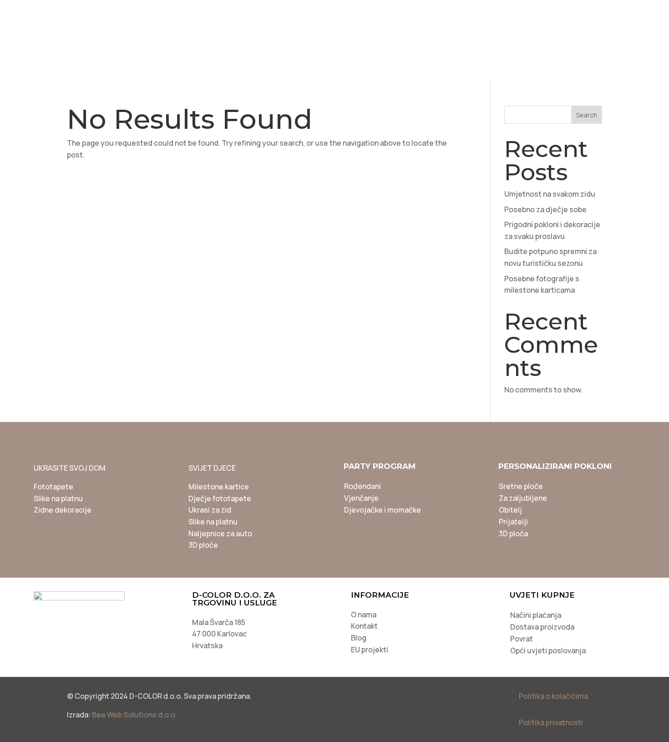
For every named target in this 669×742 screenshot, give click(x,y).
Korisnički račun (537, 13)
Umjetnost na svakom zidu (549, 194)
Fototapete (53, 487)
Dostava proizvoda (542, 627)
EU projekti (369, 650)
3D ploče (203, 545)
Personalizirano (176, 65)
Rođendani (362, 486)
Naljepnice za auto (220, 534)
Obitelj (510, 510)
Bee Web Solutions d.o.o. (134, 715)
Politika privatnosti (551, 722)
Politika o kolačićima (553, 696)
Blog (479, 13)
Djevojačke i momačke (382, 510)
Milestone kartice (218, 487)
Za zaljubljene (523, 498)
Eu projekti (609, 13)
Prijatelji (513, 522)
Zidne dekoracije (62, 510)
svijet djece (270, 40)
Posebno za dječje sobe (545, 209)
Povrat (521, 639)
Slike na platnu (58, 498)
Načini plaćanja (535, 615)
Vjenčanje (361, 498)
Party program (354, 40)
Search (586, 115)
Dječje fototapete (219, 498)
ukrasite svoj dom (180, 40)
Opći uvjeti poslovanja (548, 650)
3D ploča (513, 534)
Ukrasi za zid (209, 510)
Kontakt (364, 626)
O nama (363, 615)
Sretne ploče (521, 486)
